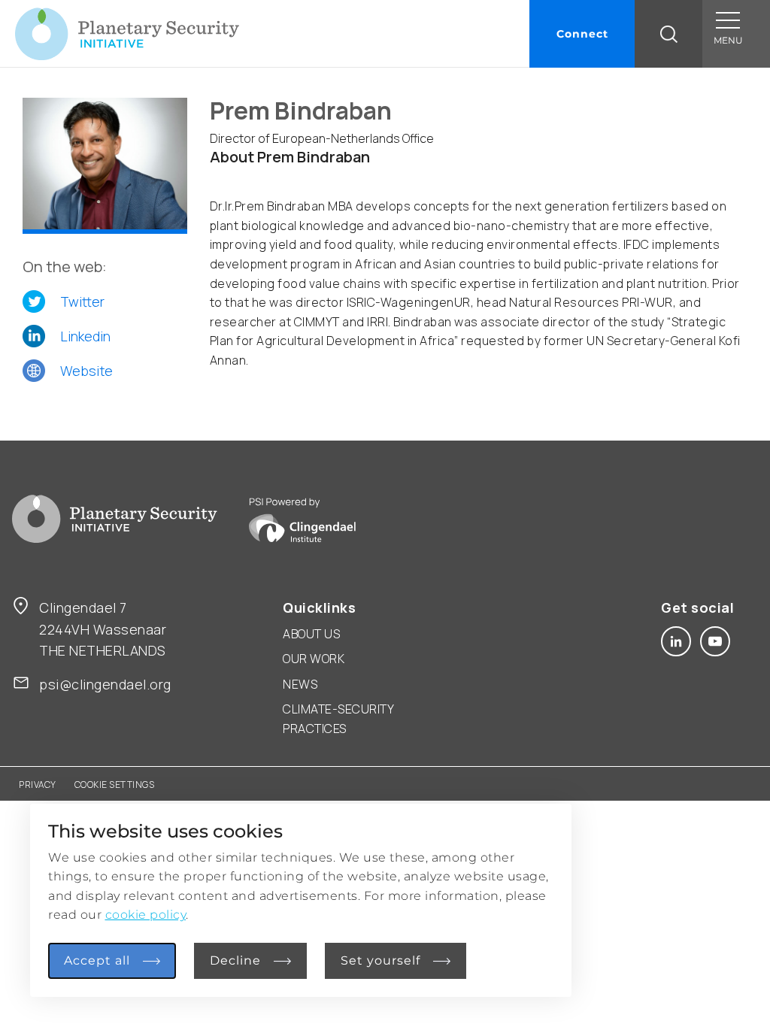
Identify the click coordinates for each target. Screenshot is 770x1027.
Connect (582, 34)
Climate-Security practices (338, 719)
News (300, 684)
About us (311, 634)
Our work (313, 658)
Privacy (37, 784)
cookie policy (145, 914)
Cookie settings (114, 784)
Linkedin (85, 336)
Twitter (82, 301)
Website (86, 371)
